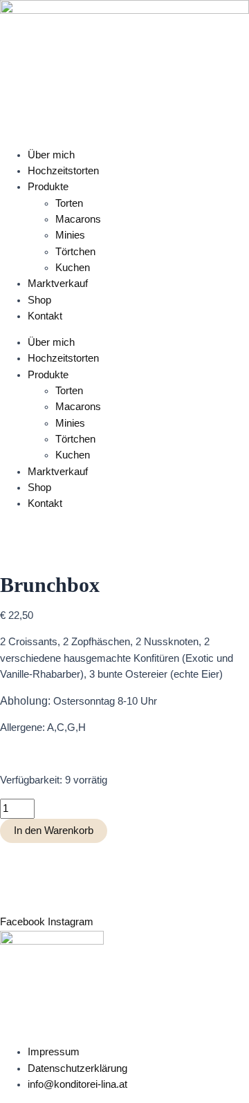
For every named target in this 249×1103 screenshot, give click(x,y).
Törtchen (75, 251)
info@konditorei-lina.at (77, 1084)
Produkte (48, 186)
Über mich (51, 154)
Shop (39, 300)
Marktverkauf (58, 283)
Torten (69, 203)
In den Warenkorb (53, 830)
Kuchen (72, 267)
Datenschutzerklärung (77, 1068)
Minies (70, 235)
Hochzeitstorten (63, 170)
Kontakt (45, 316)
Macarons (78, 219)
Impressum (54, 1051)
